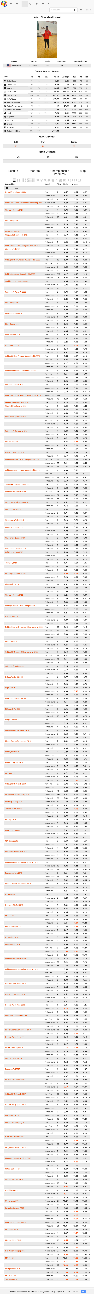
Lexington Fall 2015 (12, 1269)
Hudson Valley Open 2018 (15, 1005)
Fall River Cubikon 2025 (14, 313)
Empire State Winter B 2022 (15, 698)
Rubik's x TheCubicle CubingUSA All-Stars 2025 (22, 246)
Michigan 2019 (11, 773)
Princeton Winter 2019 (13, 873)
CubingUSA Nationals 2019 (15, 784)
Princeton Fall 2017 (12, 1069)
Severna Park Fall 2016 (14, 1180)
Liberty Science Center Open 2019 (18, 741)
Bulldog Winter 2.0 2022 (14, 677)
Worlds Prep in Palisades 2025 (16, 281)
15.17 (66, 110)
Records (34, 171)
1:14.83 (66, 102)
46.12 (56, 102)
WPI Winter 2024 (11, 442)
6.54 (67, 81)
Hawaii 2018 (10, 894)
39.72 (56, 117)
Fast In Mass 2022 (12, 641)
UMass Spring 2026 (12, 231)
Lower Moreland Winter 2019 (16, 852)
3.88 (67, 124)
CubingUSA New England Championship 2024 (22, 356)
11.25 (56, 110)
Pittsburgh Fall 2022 (13, 584)
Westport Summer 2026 (14, 210)
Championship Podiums (59, 172)
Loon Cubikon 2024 (12, 335)
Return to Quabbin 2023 (14, 527)
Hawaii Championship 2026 (15, 192)
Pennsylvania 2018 (12, 944)
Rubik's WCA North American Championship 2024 (24, 395)
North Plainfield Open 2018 (15, 983)
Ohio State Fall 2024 (13, 345)
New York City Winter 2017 (15, 1137)
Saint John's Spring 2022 (14, 666)
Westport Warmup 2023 (14, 509)
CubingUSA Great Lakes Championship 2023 (22, 459)
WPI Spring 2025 (11, 303)
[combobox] (63, 9)
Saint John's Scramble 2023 (15, 549)
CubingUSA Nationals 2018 (15, 959)
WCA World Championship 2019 (17, 795)
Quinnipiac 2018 (11, 937)
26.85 (56, 88)
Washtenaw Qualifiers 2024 (15, 417)
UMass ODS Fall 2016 (13, 1169)
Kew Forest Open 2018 (14, 926)
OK (83, 1292)
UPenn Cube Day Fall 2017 (15, 1048)
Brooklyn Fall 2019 (12, 752)
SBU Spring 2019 (11, 841)
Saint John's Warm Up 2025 (15, 292)
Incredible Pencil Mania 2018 (16, 1016)
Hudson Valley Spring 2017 (15, 1105)
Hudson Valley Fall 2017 (14, 1037)
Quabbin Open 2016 (12, 1190)
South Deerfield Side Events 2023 (17, 484)
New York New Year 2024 (14, 452)
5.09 (57, 81)
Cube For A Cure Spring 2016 (16, 1222)
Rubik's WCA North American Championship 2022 (24, 627)
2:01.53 (66, 95)
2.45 (67, 120)
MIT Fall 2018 (10, 916)
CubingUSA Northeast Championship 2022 (21, 652)
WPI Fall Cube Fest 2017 (14, 1058)
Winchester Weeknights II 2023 (17, 520)
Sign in (89, 10)
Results (13, 171)
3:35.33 (66, 99)
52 (16, 146)
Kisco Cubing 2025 (12, 324)
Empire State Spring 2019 (14, 830)
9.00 (67, 127)
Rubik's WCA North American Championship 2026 (24, 203)
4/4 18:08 (55, 131)
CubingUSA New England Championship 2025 (22, 260)
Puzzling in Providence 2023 (16, 574)
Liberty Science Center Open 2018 (18, 884)
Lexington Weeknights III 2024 (16, 402)
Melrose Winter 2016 (13, 1240)
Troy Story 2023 (11, 563)
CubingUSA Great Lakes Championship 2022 (22, 606)
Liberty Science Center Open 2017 (18, 1030)
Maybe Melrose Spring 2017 (15, 1123)
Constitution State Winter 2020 (17, 730)
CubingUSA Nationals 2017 (15, 1094)
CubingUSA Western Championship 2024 (20, 370)
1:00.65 (66, 92)
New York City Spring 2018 (15, 994)
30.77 (66, 88)
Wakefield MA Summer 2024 (16, 406)
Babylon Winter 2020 (13, 720)
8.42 (67, 113)
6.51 (57, 127)
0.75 (57, 85)
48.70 (66, 117)
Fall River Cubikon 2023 (14, 552)
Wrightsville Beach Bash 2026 (16, 235)
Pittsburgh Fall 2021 (13, 709)
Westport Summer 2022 (14, 595)
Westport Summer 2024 (14, 385)
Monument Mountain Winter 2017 (18, 1158)
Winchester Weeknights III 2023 (17, 502)
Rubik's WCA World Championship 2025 (20, 274)
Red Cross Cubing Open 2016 (16, 1251)
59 (43, 146)
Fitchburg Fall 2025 (12, 249)
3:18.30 (56, 99)
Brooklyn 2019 (10, 820)
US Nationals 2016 (12, 1201)
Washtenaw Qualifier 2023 (15, 538)
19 (58, 106)
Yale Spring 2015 (11, 1279)
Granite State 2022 (12, 616)
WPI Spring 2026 (11, 221)
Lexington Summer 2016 (14, 1208)
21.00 (66, 106)
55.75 (56, 92)
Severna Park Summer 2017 (15, 1080)
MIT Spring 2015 (11, 1276)
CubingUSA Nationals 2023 (15, 492)
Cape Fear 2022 (11, 688)
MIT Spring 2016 (11, 1229)
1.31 (57, 124)
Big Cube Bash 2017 (13, 1115)
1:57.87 (56, 95)
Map (83, 171)
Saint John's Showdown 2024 (16, 431)
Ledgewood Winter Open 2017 (16, 1147)
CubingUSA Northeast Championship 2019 (21, 862)
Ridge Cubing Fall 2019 (14, 762)
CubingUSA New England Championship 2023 (22, 470)
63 (74, 146)
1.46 (67, 85)
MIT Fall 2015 (10, 1258)
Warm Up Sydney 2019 (13, 802)
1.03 (57, 120)
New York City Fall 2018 (14, 905)
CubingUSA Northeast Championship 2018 (21, 969)
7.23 (57, 113)
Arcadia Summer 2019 (13, 809)
